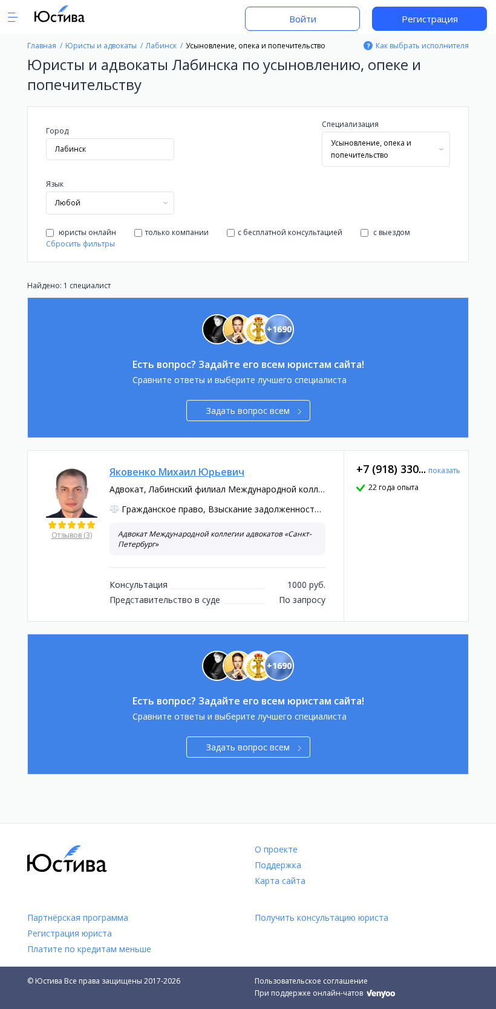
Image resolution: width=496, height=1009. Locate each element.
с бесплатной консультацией (290, 232)
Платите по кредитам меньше (89, 949)
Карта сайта (280, 880)
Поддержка (278, 865)
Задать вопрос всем (248, 410)
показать (444, 470)
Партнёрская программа (77, 917)
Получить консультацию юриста (321, 917)
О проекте (276, 849)
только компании (177, 232)
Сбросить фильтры (80, 244)
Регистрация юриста (69, 933)
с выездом (390, 232)
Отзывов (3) (71, 535)
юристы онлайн (86, 232)
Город (57, 131)
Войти (302, 19)
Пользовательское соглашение (311, 981)
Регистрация (430, 19)
